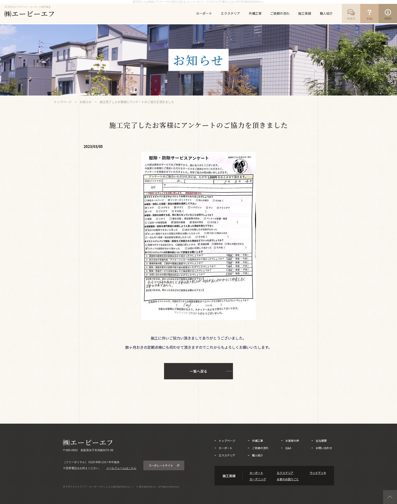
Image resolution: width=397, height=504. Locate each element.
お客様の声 (292, 440)
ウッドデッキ (318, 473)
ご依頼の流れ (279, 13)
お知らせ (86, 102)
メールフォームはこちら (121, 468)
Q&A (288, 448)
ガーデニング (258, 479)
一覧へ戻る (198, 371)
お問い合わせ (324, 448)
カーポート (204, 13)
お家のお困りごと (288, 479)
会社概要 (321, 440)
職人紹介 (326, 13)
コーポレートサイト (160, 465)
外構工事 (255, 13)
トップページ (63, 102)
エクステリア (230, 13)
